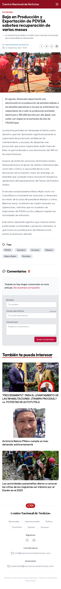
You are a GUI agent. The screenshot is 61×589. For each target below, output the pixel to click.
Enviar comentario (45, 339)
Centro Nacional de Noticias (20, 4)
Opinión (31, 527)
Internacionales (32, 522)
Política (49, 522)
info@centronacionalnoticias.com (33, 553)
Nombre (10, 300)
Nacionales (14, 522)
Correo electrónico (15, 311)
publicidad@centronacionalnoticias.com (32, 566)
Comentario (12, 322)
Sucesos (45, 527)
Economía (17, 527)
